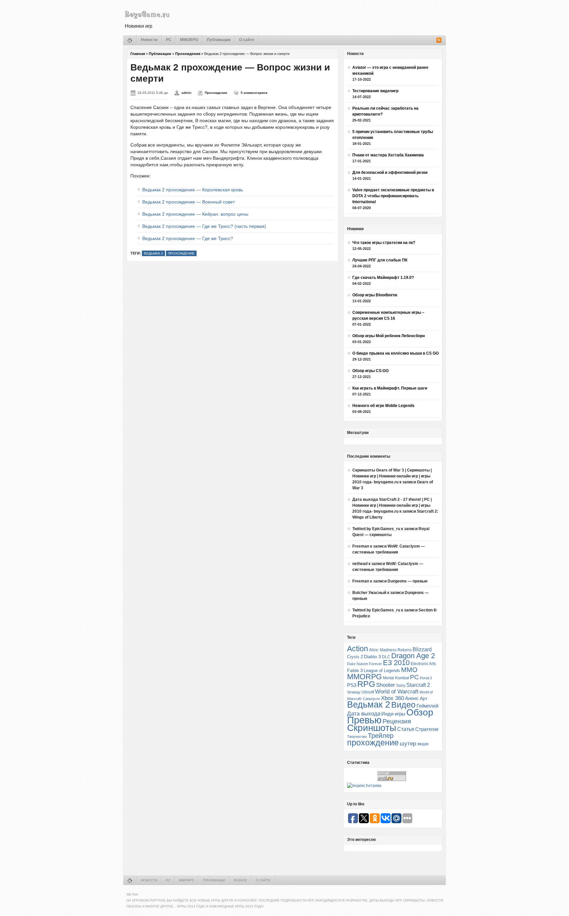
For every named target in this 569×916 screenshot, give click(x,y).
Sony (400, 685)
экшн (422, 743)
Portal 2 (426, 678)
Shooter (385, 685)
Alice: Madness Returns (390, 650)
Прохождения (187, 54)
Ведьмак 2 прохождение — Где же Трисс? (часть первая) (204, 226)
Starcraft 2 (418, 685)
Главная (137, 54)
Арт (423, 698)
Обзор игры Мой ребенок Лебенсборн (388, 336)
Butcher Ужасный (369, 592)
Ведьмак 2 (153, 253)
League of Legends (382, 670)
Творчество (357, 737)
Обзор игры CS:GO (370, 370)
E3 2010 (396, 663)
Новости (149, 40)
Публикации (218, 40)
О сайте (246, 40)
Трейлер (380, 735)
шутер (408, 744)
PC (169, 40)
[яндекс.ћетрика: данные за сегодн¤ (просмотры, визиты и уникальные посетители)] (364, 786)
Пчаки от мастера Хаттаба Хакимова (388, 155)
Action (357, 648)
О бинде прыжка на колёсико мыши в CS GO (395, 353)
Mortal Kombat (396, 678)
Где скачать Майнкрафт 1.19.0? (383, 277)
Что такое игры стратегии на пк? (383, 242)
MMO (409, 669)
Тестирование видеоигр (375, 91)
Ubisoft (368, 692)
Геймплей (427, 706)
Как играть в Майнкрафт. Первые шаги (389, 388)
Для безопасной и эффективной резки (389, 172)
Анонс (412, 698)
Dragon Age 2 (413, 656)
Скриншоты (371, 728)
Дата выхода (363, 714)
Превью (364, 719)
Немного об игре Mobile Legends (383, 405)
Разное (240, 880)
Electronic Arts (423, 663)
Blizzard (422, 649)
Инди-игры (393, 713)
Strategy (354, 692)
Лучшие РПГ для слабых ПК (379, 260)
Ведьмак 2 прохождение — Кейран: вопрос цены (195, 214)
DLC (386, 657)
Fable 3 (355, 670)
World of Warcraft (397, 691)
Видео (403, 704)
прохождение (181, 253)
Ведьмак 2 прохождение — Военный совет (188, 201)
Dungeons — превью (407, 581)
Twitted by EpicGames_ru (376, 528)
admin (186, 92)
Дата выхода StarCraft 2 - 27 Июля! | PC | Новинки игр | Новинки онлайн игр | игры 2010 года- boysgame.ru (392, 505)
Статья (405, 729)
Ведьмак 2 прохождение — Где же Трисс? (187, 238)
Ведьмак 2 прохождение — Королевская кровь (192, 189)
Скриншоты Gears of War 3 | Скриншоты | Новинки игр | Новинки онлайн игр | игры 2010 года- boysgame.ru (392, 476)
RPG (366, 683)
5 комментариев (254, 92)
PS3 (351, 685)
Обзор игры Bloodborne (374, 295)
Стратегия (426, 729)
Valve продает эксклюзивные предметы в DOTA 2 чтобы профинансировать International (393, 196)
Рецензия (397, 721)
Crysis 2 (355, 656)
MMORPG (189, 40)
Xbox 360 (392, 698)
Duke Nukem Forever (364, 664)
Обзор (419, 712)
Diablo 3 (372, 656)
